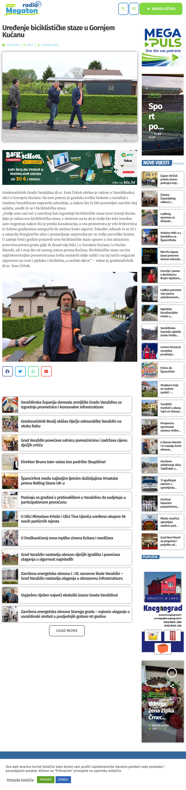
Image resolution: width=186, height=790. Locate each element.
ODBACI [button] (63, 779)
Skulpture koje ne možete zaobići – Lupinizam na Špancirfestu (169, 392)
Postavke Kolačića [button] (20, 780)
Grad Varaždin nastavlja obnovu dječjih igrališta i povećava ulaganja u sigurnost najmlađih (70, 557)
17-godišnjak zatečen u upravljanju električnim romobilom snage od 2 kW (169, 489)
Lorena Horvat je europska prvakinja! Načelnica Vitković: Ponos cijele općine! (170, 356)
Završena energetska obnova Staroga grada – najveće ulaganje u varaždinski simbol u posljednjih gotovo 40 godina (75, 614)
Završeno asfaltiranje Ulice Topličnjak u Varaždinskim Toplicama (170, 468)
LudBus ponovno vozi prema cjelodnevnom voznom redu (170, 295)
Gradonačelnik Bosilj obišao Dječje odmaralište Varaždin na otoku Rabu (71, 424)
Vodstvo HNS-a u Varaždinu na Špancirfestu (170, 236)
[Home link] (23, 9)
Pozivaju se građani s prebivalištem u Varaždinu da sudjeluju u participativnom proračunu (73, 500)
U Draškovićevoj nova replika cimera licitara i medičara (67, 538)
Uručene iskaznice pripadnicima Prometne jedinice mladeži (170, 507)
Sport (154, 95)
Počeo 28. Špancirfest (167, 369)
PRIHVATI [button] (46, 779)
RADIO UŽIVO (161, 9)
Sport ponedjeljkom (156, 131)
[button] (7, 371)
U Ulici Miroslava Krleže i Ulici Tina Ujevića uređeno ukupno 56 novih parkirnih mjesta (73, 519)
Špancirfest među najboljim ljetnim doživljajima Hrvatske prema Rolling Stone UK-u (69, 481)
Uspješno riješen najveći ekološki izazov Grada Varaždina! (69, 595)
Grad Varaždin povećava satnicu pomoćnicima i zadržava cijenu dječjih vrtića (74, 443)
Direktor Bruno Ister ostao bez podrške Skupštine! (63, 461)
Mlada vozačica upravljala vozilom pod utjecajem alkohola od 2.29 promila (170, 527)
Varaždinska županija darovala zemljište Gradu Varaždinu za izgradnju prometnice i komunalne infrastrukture (71, 405)
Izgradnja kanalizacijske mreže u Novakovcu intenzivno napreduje (169, 318)
